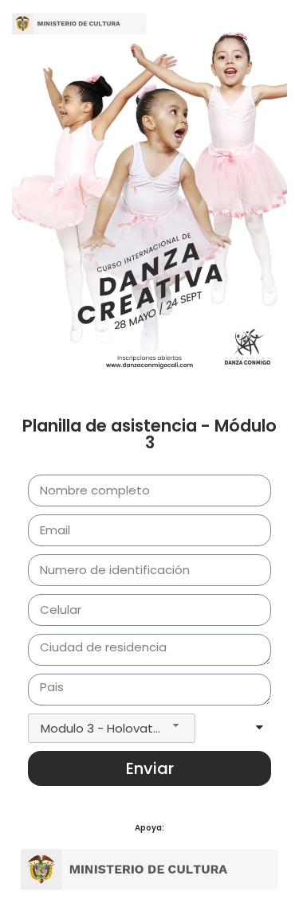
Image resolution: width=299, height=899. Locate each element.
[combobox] (111, 728)
